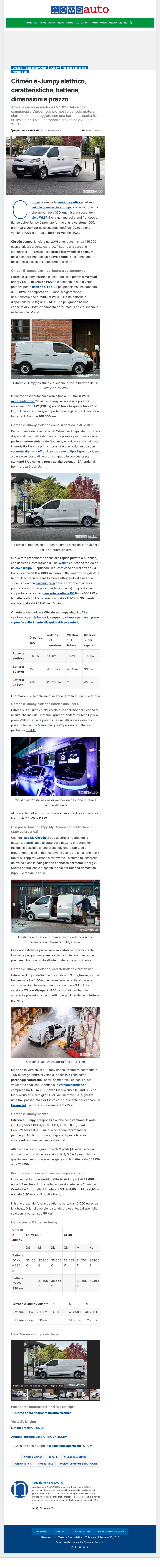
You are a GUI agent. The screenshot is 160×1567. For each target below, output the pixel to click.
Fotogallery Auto (36, 67)
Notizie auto (20, 71)
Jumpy (54, 67)
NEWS (43, 22)
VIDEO (103, 22)
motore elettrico (23, 401)
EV (35, 22)
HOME (28, 22)
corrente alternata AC (26, 451)
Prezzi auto (46, 1463)
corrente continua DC (59, 593)
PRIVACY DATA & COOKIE (111, 1531)
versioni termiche (71, 1085)
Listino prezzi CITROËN (28, 1428)
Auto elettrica (33, 1456)
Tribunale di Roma (95, 1537)
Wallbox (64, 563)
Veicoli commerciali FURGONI (79, 1463)
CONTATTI (60, 1531)
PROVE (60, 22)
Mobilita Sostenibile (75, 67)
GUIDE (69, 22)
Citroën (17, 67)
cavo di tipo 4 (45, 583)
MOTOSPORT (82, 22)
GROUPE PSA (23, 1463)
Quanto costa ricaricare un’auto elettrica (42, 1413)
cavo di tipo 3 (25, 568)
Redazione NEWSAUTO (28, 130)
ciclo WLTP (40, 217)
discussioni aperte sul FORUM (70, 1446)
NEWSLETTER (82, 1531)
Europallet (18, 1105)
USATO (113, 22)
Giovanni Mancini (94, 1542)
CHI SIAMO (41, 1531)
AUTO (51, 22)
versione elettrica (70, 202)
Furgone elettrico (76, 1456)
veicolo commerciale (52, 207)
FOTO (95, 22)
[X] (41, 1508)
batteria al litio (42, 287)
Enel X (54, 1456)
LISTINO (123, 22)
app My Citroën (35, 838)
